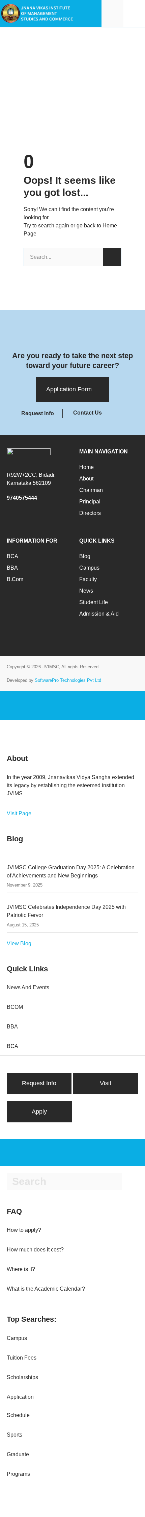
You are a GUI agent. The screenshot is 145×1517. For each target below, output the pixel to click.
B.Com (15, 579)
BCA (12, 556)
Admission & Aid (99, 614)
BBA (12, 568)
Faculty (88, 579)
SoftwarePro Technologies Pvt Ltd (68, 680)
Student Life (93, 602)
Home (86, 467)
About (86, 478)
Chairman (91, 490)
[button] (134, 13)
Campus (89, 568)
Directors (90, 513)
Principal (89, 501)
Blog (84, 556)
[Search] (112, 257)
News (86, 591)
